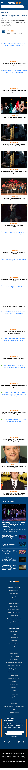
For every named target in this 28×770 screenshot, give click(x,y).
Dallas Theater (14, 653)
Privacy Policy (5, 763)
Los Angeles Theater (14, 597)
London (14, 690)
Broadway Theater (14, 590)
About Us (14, 709)
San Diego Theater (14, 669)
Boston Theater (14, 600)
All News (14, 681)
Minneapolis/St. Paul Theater (14, 622)
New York (14, 687)
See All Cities (14, 625)
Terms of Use (12, 763)
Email (5, 732)
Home (2, 12)
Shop (14, 700)
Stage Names (14, 697)
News (6, 12)
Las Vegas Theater (14, 603)
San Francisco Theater (14, 612)
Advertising (14, 703)
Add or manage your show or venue (14, 706)
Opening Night (14, 637)
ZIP (4, 734)
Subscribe (14, 736)
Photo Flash (14, 115)
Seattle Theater (14, 615)
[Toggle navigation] (1, 3)
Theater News (14, 61)
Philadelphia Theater (14, 609)
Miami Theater (14, 606)
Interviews (14, 464)
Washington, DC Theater (14, 619)
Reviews (14, 634)
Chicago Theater (14, 593)
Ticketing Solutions (14, 712)
